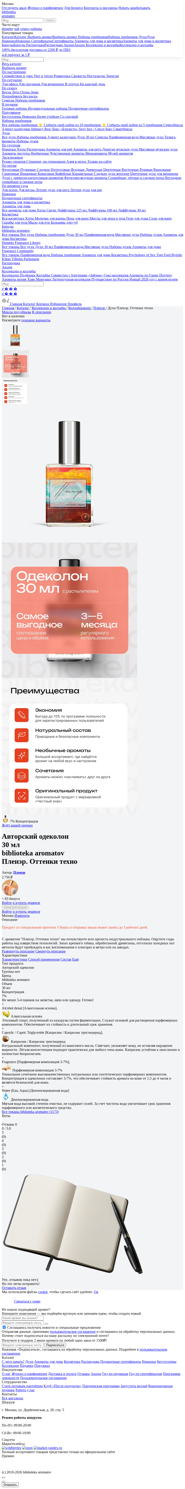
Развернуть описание (18, 951)
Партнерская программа (101, 1386)
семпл (25, 29)
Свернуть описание (50, 951)
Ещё (75, 959)
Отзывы (83, 1374)
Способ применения (44, 959)
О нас (6, 1374)
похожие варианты (36, 320)
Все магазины (12, 1398)
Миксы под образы (16, 312)
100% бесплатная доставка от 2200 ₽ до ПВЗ (36, 50)
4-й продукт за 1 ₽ (16, 55)
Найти (50, 20)
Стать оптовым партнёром (22, 1386)
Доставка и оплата (62, 1374)
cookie (43, 1292)
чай (16, 29)
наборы (36, 29)
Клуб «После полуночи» (62, 1386)
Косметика (72, 1362)
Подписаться (55, 1345)
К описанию (41, 312)
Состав (65, 959)
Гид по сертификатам (145, 1374)
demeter (7, 29)
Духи (29, 1362)
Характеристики (14, 959)
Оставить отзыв (14, 1288)
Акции (96, 1374)
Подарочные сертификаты (120, 1362)
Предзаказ (42, 1366)
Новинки (149, 1362)
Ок (96, 1292)
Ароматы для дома (48, 1362)
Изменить (22, 916)
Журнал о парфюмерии (45, 8)
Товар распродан (15, 907)
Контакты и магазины (101, 8)
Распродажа (90, 1362)
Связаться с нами (27, 1301)
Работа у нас (25, 1390)
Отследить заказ (14, 8)
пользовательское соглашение (73, 1331)
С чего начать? (13, 1362)
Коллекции (10, 1366)
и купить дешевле (26, 903)
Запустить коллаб (133, 1386)
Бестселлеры (166, 1362)
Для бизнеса (73, 8)
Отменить (10, 1485)
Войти (7, 903)
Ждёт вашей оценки (17, 825)
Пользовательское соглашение (43, 1378)
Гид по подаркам (115, 1374)
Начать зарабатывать (134, 8)
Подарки (26, 1366)
